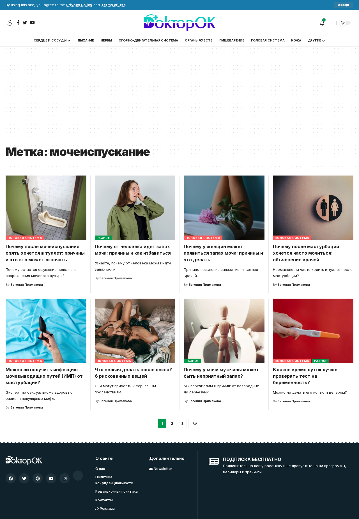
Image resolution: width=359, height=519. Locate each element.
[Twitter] (24, 478)
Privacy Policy (79, 5)
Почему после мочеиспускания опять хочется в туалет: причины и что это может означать (45, 253)
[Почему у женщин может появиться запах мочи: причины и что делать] (224, 208)
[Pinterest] (38, 478)
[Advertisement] (179, 100)
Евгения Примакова (27, 285)
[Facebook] (11, 478)
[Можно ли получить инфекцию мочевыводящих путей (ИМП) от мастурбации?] (46, 331)
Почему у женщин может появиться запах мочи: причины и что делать (223, 253)
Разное (103, 237)
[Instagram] (64, 478)
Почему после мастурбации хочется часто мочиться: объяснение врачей (306, 253)
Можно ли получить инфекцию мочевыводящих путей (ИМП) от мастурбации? (44, 376)
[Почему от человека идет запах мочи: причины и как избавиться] (135, 208)
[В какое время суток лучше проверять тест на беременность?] (313, 331)
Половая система (25, 237)
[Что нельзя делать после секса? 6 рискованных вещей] (135, 331)
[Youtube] (51, 478)
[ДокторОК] (179, 22)
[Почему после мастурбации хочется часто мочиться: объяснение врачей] (313, 208)
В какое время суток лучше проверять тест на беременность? (305, 376)
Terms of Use (113, 5)
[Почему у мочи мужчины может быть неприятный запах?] (224, 331)
